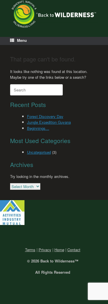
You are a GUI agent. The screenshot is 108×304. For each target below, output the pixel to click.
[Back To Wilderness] (54, 14)
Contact (73, 249)
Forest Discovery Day (45, 116)
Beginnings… (38, 128)
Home (59, 249)
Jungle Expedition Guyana (49, 122)
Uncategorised (39, 152)
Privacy (45, 249)
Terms (30, 249)
